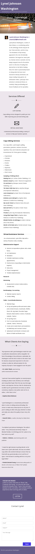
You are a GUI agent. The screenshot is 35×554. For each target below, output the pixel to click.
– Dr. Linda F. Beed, (7, 369)
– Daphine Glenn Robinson (9, 396)
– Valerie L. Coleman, (7, 438)
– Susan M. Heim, (6, 418)
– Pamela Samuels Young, (9, 462)
